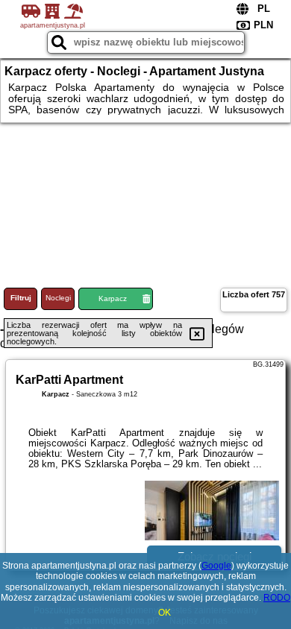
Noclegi (58, 298)
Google (216, 565)
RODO (276, 597)
